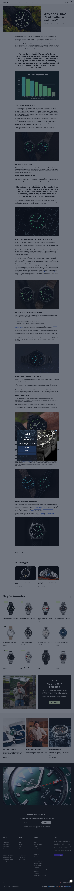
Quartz (26, 450)
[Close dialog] (56, 431)
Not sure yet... (27, 453)
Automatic (27, 447)
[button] (71, 881)
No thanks (27, 456)
